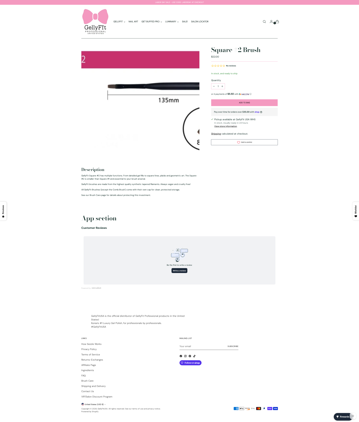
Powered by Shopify (89, 411)
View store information (225, 126)
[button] (244, 94)
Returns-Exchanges (92, 359)
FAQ (83, 375)
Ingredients (87, 370)
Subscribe (233, 346)
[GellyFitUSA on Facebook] (181, 357)
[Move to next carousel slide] (275, 302)
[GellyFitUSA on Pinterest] (190, 357)
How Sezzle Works (91, 344)
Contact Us (87, 391)
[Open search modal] (264, 21)
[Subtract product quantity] (213, 86)
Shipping (216, 133)
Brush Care (87, 380)
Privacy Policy (89, 349)
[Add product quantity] (222, 86)
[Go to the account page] (270, 21)
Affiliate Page (88, 365)
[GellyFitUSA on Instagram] (185, 357)
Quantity (216, 80)
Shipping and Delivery (93, 386)
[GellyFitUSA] (95, 22)
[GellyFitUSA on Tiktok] (194, 357)
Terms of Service (90, 354)
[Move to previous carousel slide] (268, 302)
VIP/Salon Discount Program (96, 396)
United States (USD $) (94, 404)
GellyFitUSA (103, 409)
